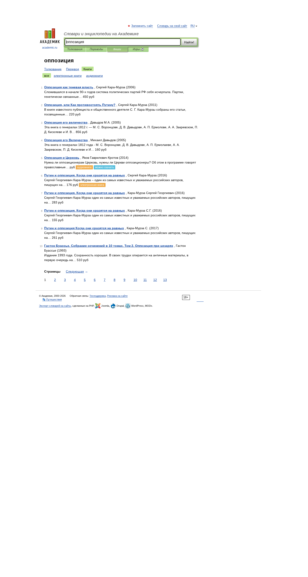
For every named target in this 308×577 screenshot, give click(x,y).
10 (135, 280)
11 (145, 280)
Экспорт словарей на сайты (55, 305)
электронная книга (92, 185)
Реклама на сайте (117, 295)
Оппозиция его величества (65, 122)
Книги (117, 49)
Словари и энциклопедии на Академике (101, 34)
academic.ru (49, 47)
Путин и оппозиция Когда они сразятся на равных (84, 228)
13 (165, 280)
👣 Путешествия (52, 299)
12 (155, 280)
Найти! (189, 42)
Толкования (74, 49)
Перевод (72, 69)
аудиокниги (94, 75)
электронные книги (68, 75)
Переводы (96, 49)
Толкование (53, 69)
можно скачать (104, 167)
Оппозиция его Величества (66, 140)
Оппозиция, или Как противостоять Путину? (79, 105)
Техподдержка (98, 295)
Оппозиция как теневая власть (68, 87)
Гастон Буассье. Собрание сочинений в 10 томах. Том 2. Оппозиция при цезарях (108, 246)
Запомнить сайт (142, 26)
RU (193, 26)
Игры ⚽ (138, 49)
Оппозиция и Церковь (61, 157)
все (46, 75)
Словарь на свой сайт (172, 26)
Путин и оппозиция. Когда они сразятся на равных (84, 175)
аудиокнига (84, 167)
